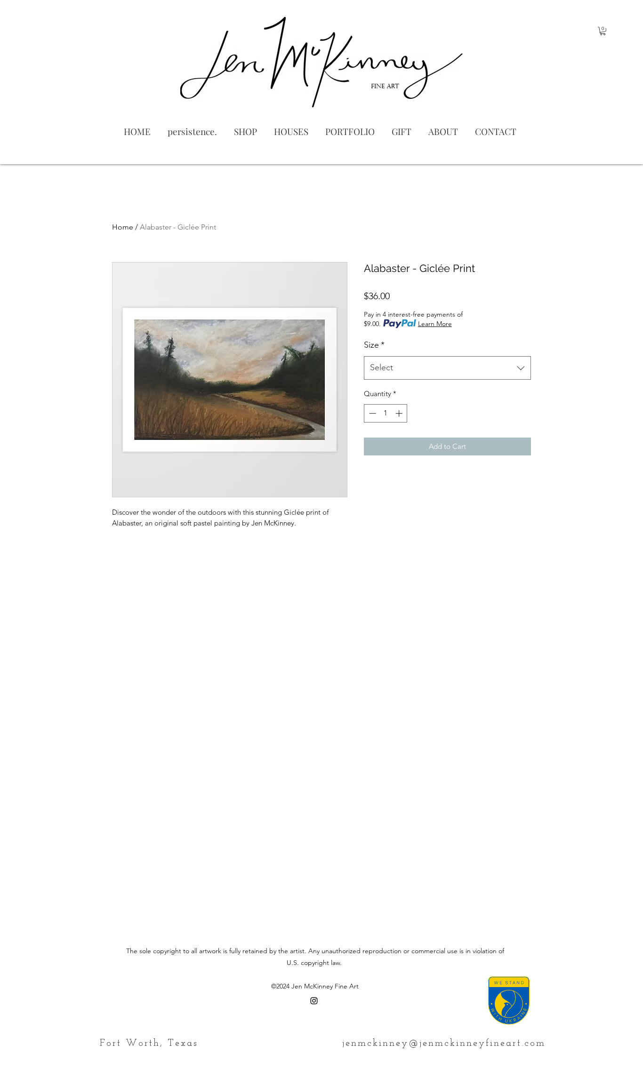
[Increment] (400, 413)
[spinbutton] (386, 413)
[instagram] (314, 1000)
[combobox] (447, 368)
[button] (603, 31)
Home (122, 227)
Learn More (435, 323)
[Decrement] (371, 413)
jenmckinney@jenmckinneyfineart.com (444, 1043)
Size (374, 345)
